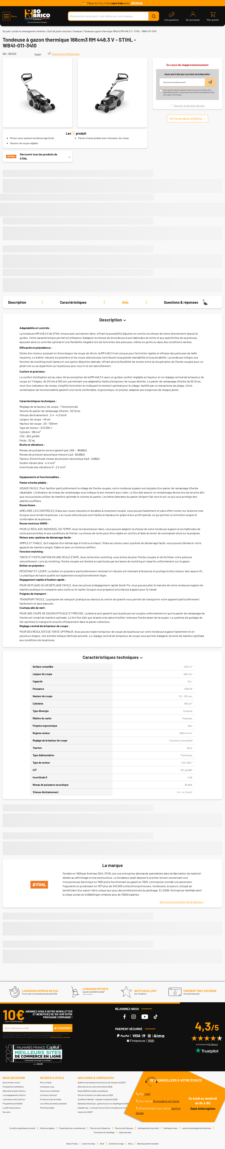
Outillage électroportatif (148, 1128)
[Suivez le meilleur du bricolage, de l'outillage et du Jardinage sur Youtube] (145, 1016)
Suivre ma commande (49, 1091)
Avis (125, 302)
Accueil (6, 31)
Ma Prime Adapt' (47, 1107)
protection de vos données (60, 1037)
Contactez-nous (47, 1086)
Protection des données (50, 1099)
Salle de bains (125, 1132)
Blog (130, 1143)
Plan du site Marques (124, 1128)
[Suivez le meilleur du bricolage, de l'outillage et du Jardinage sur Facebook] (124, 1016)
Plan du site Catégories (100, 1128)
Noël (102, 1143)
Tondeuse (77, 31)
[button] (10, 16)
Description (17, 302)
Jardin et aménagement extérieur (29, 31)
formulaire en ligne (166, 1101)
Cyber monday (88, 1143)
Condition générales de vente (22, 1128)
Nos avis (6, 1112)
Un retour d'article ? (48, 1095)
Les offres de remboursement (53, 1103)
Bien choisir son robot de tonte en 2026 (95, 1086)
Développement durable (148, 1143)
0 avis (37, 54)
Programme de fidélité (12, 1103)
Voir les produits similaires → (187, 118)
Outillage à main (170, 1128)
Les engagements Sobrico (14, 1095)
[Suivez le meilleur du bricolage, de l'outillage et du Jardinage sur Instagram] (133, 1016)
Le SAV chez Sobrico (12, 1107)
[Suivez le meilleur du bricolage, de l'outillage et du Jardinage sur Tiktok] (155, 1016)
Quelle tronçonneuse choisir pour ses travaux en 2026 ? (102, 1082)
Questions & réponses (181, 302)
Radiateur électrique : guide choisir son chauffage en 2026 (103, 1103)
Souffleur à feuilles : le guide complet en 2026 (97, 1099)
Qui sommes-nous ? (11, 1082)
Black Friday (72, 1143)
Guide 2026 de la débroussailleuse (93, 1091)
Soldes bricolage (116, 1143)
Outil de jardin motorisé (59, 31)
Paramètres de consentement (72, 1128)
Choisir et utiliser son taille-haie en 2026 (95, 1095)
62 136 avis (213, 1044)
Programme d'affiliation (13, 1086)
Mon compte (45, 1082)
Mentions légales (47, 1128)
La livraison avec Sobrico (14, 1099)
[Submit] (153, 16)
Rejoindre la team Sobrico (14, 1091)
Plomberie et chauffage (104, 1132)
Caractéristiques (73, 302)
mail (147, 1094)
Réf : (5, 53)
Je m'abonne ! (63, 1028)
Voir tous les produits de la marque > (182, 901)
